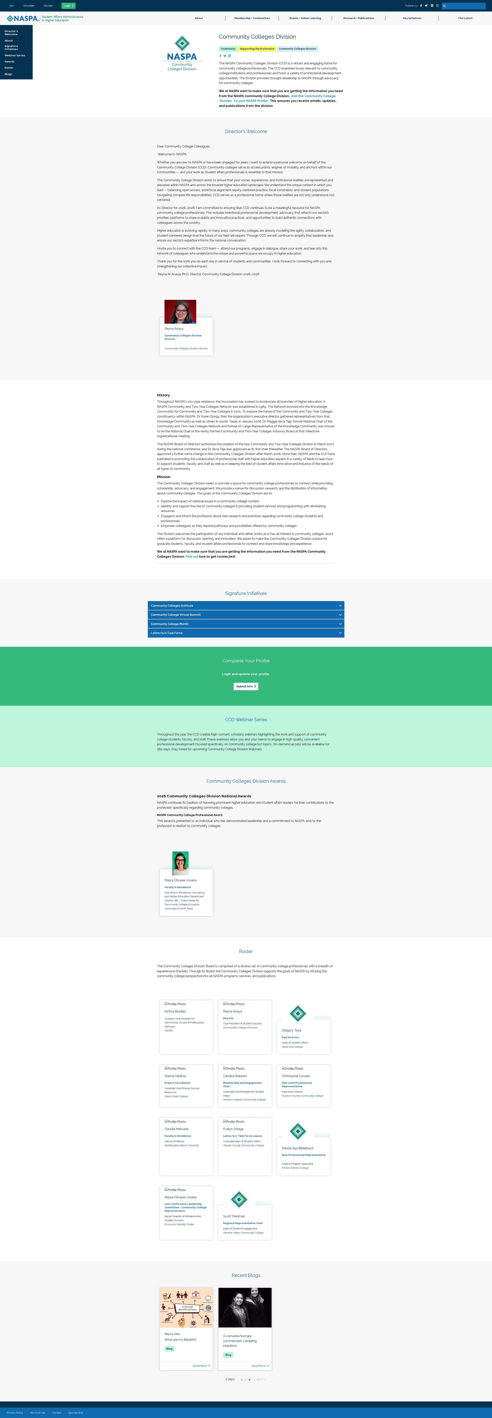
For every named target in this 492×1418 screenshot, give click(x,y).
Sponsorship (75, 1412)
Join (11, 5)
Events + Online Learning (305, 18)
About (199, 18)
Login (67, 5)
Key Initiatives (412, 18)
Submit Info (244, 686)
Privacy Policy (15, 1412)
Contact (56, 1412)
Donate (48, 5)
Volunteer (29, 5)
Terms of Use (37, 1412)
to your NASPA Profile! (250, 101)
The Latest (465, 18)
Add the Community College (313, 96)
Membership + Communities (252, 18)
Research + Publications (358, 18)
